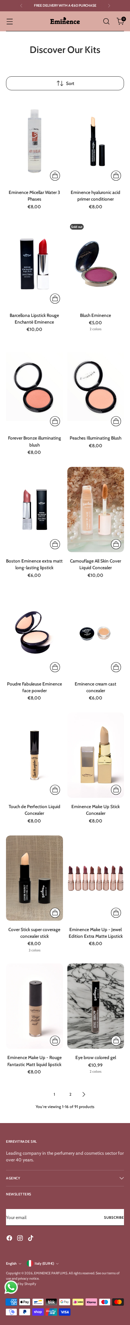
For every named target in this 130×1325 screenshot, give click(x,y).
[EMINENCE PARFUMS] (65, 21)
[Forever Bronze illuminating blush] (34, 387)
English (11, 1263)
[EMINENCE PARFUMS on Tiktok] (31, 1239)
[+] (55, 176)
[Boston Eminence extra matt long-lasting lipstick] (34, 509)
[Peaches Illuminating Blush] (95, 387)
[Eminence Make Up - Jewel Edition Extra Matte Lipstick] (95, 878)
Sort (70, 83)
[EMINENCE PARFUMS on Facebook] (10, 1239)
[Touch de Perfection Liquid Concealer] (34, 755)
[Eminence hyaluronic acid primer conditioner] (95, 141)
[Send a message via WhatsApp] (11, 1287)
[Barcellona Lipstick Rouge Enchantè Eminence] (34, 264)
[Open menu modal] (9, 21)
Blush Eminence (95, 315)
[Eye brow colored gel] (95, 1006)
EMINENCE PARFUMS (50, 1273)
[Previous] (21, 5)
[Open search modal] (106, 21)
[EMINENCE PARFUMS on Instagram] (21, 1239)
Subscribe (114, 1217)
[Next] (109, 5)
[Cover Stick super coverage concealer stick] (34, 878)
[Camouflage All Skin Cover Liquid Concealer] (95, 509)
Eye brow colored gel (95, 1057)
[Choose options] (116, 667)
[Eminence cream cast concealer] (95, 632)
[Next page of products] (84, 1094)
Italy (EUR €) (44, 1263)
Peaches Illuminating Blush (95, 438)
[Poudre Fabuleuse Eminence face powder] (34, 632)
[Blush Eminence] (95, 264)
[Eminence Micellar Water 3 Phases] (34, 141)
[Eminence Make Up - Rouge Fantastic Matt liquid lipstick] (34, 1006)
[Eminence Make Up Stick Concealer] (95, 755)
